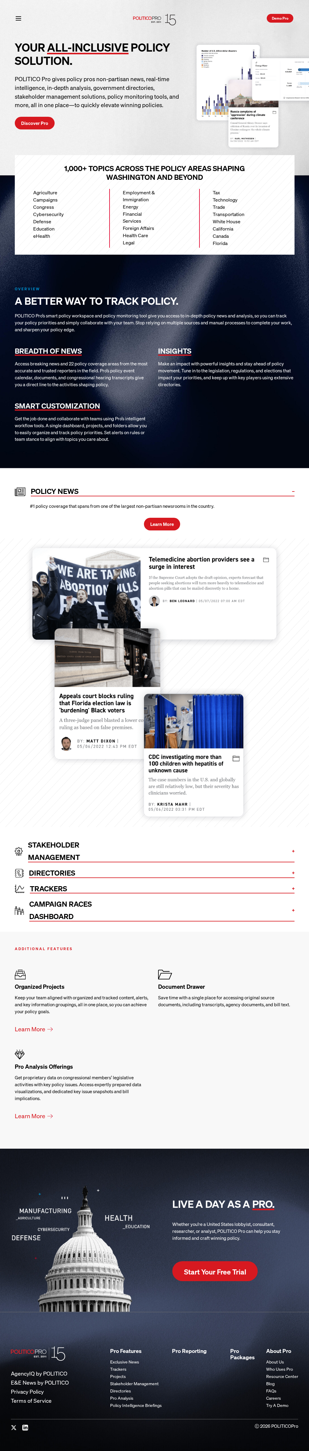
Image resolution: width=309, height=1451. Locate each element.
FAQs (271, 1391)
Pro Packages (242, 1354)
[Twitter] (14, 1428)
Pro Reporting (189, 1350)
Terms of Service (31, 1400)
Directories (120, 1391)
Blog (270, 1383)
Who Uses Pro (279, 1369)
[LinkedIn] (25, 1428)
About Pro (278, 1350)
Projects (118, 1376)
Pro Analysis (121, 1398)
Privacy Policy (27, 1391)
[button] (18, 18)
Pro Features (126, 1350)
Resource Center (282, 1376)
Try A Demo (277, 1405)
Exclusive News (124, 1362)
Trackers (118, 1369)
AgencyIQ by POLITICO (39, 1373)
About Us (275, 1362)
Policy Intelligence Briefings (136, 1405)
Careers (273, 1398)
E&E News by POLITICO (40, 1382)
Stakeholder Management (134, 1383)
